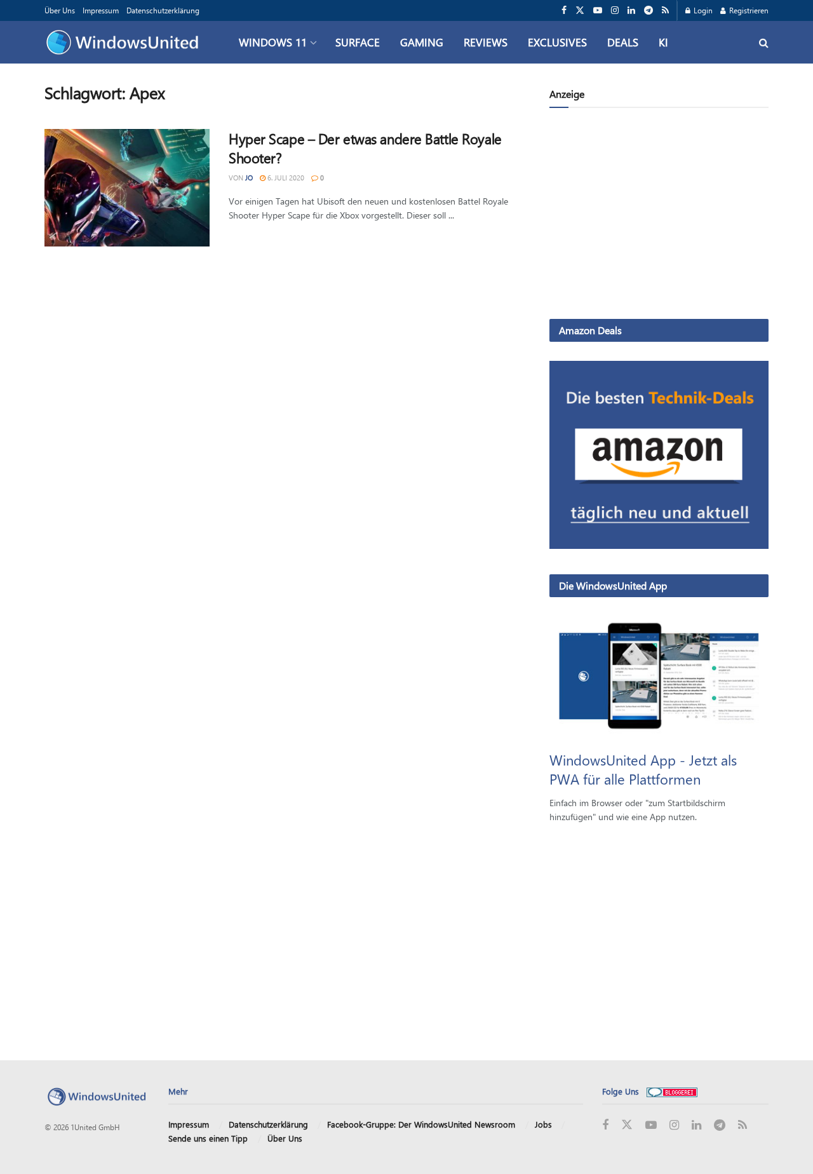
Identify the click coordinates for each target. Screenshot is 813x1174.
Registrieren (748, 10)
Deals (622, 42)
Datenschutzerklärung (162, 10)
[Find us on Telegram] (648, 10)
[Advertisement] (659, 216)
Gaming (421, 42)
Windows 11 (273, 42)
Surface (357, 42)
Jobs (543, 1124)
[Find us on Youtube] (597, 10)
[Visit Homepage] (125, 42)
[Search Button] (764, 42)
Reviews (485, 42)
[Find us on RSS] (665, 10)
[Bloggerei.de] (672, 1091)
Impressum (101, 10)
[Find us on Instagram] (615, 10)
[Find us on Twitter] (579, 10)
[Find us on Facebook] (564, 10)
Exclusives (557, 42)
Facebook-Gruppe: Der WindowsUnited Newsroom (421, 1124)
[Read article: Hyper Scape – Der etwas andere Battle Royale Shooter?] (127, 188)
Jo (249, 177)
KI (663, 42)
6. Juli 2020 (284, 177)
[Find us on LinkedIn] (631, 10)
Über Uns (59, 10)
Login (702, 10)
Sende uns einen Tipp (208, 1138)
